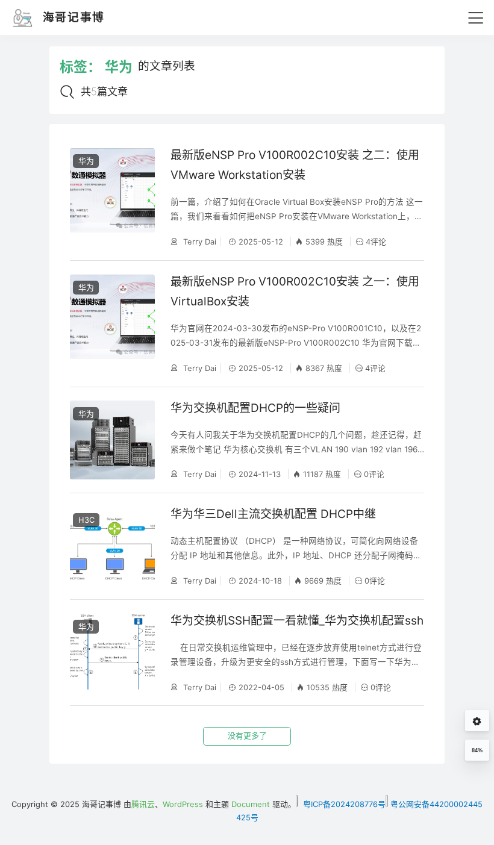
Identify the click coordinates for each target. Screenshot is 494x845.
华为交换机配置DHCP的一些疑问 (255, 408)
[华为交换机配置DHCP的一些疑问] (112, 440)
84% (477, 750)
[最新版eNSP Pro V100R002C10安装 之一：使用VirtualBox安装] (112, 324)
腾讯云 (143, 804)
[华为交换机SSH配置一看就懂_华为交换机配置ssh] (112, 652)
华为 (86, 161)
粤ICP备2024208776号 (343, 804)
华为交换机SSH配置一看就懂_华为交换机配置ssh (297, 621)
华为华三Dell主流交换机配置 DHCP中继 (273, 514)
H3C (86, 520)
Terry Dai (198, 241)
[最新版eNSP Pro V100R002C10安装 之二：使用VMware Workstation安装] (112, 197)
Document (250, 804)
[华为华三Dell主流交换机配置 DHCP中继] (112, 546)
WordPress (183, 804)
